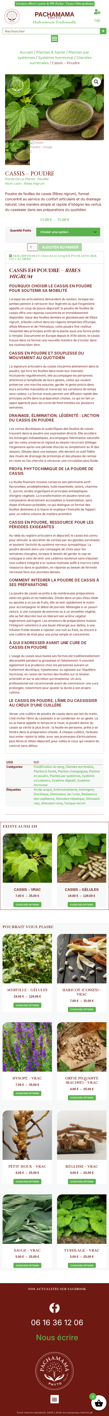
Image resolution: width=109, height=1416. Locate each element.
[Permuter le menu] (54, 38)
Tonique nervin (74, 803)
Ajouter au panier (60, 247)
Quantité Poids (20, 230)
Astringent (86, 789)
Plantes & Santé (50, 52)
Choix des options (27, 904)
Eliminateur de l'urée (65, 794)
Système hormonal (55, 57)
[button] (96, 81)
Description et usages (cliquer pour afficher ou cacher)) (53, 257)
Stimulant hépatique (70, 799)
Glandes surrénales (79, 767)
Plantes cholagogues (72, 771)
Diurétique (41, 794)
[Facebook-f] (54, 1308)
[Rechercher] (103, 31)
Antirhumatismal (65, 789)
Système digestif (64, 780)
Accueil (26, 52)
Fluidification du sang (49, 767)
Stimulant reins (52, 803)
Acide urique (43, 789)
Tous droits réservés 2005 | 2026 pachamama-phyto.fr (54, 1412)
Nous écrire (57, 1337)
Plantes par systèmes (65, 776)
